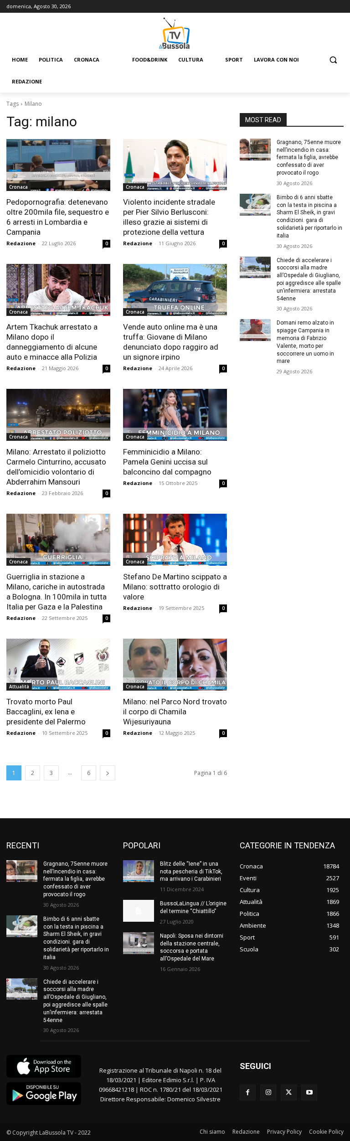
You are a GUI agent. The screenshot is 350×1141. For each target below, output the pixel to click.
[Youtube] (309, 1092)
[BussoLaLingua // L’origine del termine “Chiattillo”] (138, 911)
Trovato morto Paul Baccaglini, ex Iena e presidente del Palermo (46, 711)
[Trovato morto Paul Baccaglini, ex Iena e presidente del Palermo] (58, 665)
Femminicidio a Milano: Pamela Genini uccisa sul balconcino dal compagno (167, 461)
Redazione (21, 243)
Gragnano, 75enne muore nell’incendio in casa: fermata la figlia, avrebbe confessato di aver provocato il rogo (309, 157)
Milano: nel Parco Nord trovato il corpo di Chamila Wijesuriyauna (175, 711)
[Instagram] (268, 1092)
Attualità (19, 686)
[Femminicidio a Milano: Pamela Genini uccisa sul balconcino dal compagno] (175, 415)
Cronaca (18, 187)
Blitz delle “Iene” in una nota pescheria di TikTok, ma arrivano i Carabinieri (191, 872)
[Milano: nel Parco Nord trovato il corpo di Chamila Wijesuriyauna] (175, 665)
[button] (333, 60)
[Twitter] (289, 1092)
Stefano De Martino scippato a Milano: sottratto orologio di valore (175, 586)
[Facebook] (248, 1092)
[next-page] (107, 772)
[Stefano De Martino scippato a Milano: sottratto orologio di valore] (175, 540)
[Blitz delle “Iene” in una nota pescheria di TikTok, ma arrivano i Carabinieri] (138, 871)
